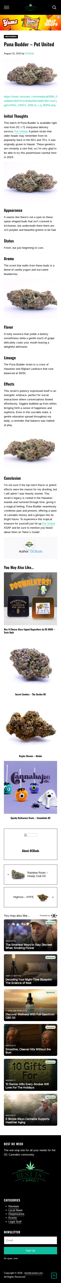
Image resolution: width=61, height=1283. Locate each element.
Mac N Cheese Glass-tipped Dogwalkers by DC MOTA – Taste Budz (29, 631)
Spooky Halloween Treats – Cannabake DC (30, 817)
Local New (14, 1210)
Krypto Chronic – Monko (30, 756)
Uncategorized (11, 36)
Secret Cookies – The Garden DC (30, 694)
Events (12, 1217)
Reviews (13, 1206)
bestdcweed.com (34, 1273)
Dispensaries (16, 1213)
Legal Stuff (14, 1221)
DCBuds (36, 551)
